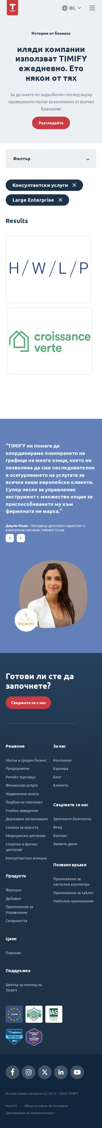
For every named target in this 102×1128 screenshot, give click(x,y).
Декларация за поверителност (30, 1113)
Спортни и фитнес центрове (22, 847)
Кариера (60, 768)
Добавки (13, 898)
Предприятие (17, 768)
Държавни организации (27, 818)
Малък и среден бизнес (26, 760)
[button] (10, 538)
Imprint (11, 1106)
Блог (57, 777)
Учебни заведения (22, 810)
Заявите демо (65, 844)
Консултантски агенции (26, 858)
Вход (57, 827)
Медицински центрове (26, 835)
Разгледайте (51, 123)
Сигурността (16, 920)
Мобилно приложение (73, 901)
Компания (62, 760)
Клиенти (60, 785)
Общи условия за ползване (46, 1106)
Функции (14, 890)
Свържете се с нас (28, 702)
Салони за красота (22, 827)
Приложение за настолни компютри (71, 881)
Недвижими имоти (22, 793)
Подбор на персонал (24, 802)
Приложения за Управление (19, 909)
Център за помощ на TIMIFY (24, 987)
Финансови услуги (22, 785)
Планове (13, 952)
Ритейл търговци (21, 777)
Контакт (60, 835)
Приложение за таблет (73, 892)
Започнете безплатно (72, 818)
